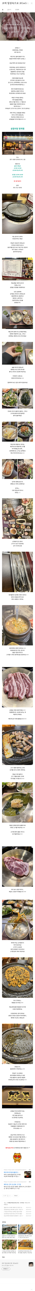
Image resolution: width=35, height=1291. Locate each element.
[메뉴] (31, 3)
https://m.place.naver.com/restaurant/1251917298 (16, 1181)
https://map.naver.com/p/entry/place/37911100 (16, 1169)
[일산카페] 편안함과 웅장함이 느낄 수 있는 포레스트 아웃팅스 (14, 1216)
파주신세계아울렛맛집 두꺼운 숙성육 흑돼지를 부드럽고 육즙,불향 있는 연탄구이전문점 (12, 1175)
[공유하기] (8, 1196)
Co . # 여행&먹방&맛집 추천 (11, 1203)
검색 (28, 3)
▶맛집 (22, 1203)
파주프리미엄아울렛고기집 (12, 1172)
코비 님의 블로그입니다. (8, 1265)
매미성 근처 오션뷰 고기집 (12, 1184)
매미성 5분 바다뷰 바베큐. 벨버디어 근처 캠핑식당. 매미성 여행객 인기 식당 (17, 1187)
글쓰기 (9, 10)
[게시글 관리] (10, 1196)
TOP (31, 1289)
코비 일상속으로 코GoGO (15, 3)
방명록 (17, 10)
